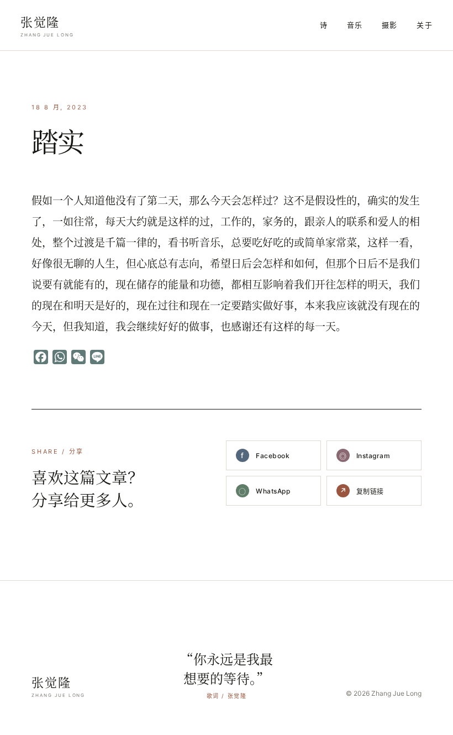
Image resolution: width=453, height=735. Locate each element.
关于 (425, 24)
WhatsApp (264, 491)
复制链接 (362, 491)
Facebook (265, 455)
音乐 (355, 24)
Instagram (364, 456)
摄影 (390, 24)
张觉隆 (47, 25)
